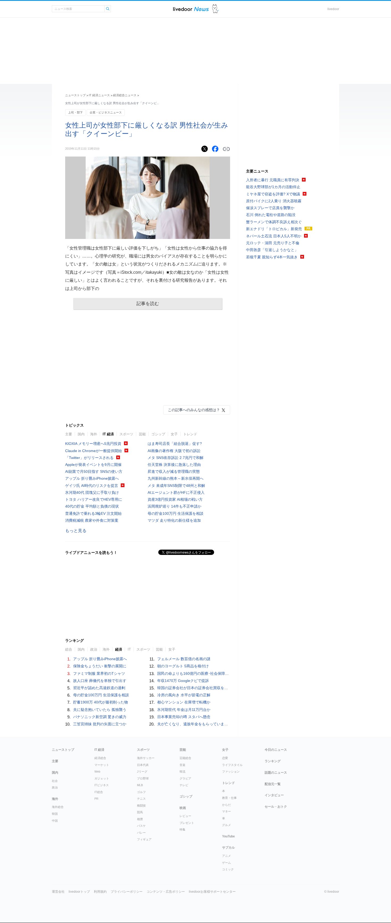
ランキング (273, 761)
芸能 (142, 434)
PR (96, 798)
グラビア (185, 778)
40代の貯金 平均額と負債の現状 (92, 506)
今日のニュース (276, 750)
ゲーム (226, 862)
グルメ (226, 825)
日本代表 (143, 764)
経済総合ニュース (124, 95)
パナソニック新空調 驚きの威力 (99, 717)
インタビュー (274, 795)
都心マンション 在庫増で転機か (183, 702)
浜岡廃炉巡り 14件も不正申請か (174, 506)
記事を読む (147, 303)
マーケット (101, 764)
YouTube (228, 836)
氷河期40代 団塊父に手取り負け (92, 492)
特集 (182, 829)
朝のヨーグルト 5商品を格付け (183, 666)
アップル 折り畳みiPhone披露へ (92, 478)
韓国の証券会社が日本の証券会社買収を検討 (194, 688)
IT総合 (98, 792)
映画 (183, 808)
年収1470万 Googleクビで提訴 (183, 680)
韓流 (182, 771)
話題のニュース (276, 772)
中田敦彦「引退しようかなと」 (272, 250)
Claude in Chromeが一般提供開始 (93, 451)
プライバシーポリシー (127, 892)
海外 (93, 434)
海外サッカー (146, 758)
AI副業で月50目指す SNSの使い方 (93, 471)
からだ (226, 804)
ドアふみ (215, 9)
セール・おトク (276, 806)
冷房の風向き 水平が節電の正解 (183, 695)
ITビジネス (101, 785)
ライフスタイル (232, 764)
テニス (141, 798)
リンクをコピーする (226, 149)
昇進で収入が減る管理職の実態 (174, 471)
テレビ (184, 785)
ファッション (231, 771)
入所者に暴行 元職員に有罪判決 (272, 180)
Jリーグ (142, 771)
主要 (68, 434)
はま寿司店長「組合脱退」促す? (175, 443)
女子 (174, 434)
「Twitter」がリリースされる (89, 458)
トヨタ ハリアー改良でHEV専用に (93, 499)
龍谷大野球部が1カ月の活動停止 (273, 187)
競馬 (140, 812)
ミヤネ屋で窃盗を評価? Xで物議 (273, 194)
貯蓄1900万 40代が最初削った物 (100, 702)
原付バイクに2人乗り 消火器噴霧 (273, 201)
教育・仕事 (229, 797)
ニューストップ (75, 95)
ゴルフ (141, 792)
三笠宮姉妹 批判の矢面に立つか (99, 724)
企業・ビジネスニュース (106, 112)
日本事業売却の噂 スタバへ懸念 (183, 717)
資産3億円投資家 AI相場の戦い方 (175, 499)
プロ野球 (143, 778)
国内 (81, 434)
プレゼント (187, 822)
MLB (140, 785)
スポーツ (126, 434)
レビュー (185, 815)
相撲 (140, 819)
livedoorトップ (79, 892)
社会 (55, 780)
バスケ (141, 825)
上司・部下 (75, 112)
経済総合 (100, 758)
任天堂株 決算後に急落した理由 (174, 464)
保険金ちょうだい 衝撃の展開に (99, 666)
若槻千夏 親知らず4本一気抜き (272, 257)
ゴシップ (158, 434)
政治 (55, 787)
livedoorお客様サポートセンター (212, 892)
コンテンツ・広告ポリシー (166, 892)
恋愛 (225, 758)
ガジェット (101, 778)
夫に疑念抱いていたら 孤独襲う (99, 709)
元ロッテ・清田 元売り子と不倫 (272, 243)
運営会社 (58, 892)
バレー (141, 832)
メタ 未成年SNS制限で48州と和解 (176, 485)
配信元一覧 (273, 784)
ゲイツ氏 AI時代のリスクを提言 (91, 485)
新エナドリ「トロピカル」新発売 (274, 229)
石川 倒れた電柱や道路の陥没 (271, 215)
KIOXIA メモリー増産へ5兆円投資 (93, 443)
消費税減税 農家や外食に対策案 (91, 520)
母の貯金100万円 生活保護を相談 (175, 513)
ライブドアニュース (191, 8)
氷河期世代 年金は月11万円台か (183, 709)
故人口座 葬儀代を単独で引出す (99, 680)
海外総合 (58, 806)
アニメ (226, 855)
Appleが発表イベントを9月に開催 (93, 464)
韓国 (55, 813)
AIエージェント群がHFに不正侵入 (176, 492)
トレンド (190, 434)
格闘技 (141, 805)
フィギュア (144, 839)
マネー (226, 811)
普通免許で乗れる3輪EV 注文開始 (93, 513)
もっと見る (75, 530)
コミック (228, 869)
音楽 (182, 764)
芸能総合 (185, 758)
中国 (55, 820)
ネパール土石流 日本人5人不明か (273, 236)
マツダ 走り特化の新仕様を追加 (174, 520)
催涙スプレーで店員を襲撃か (270, 208)
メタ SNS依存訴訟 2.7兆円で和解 (175, 458)
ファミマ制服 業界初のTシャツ (99, 673)
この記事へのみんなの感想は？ (194, 410)
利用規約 (100, 892)
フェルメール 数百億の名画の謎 (183, 659)
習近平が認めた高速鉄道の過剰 (99, 688)
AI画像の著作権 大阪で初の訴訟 (174, 451)
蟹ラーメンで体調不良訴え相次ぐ (274, 222)
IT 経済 (108, 434)
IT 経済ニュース (99, 95)
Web (97, 771)
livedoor (333, 9)
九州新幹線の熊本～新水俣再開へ (175, 478)
